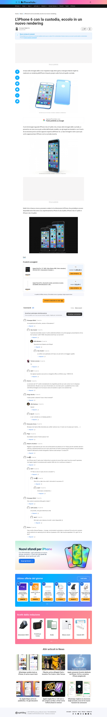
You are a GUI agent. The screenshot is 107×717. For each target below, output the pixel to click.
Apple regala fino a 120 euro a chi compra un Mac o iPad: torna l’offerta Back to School (53, 701)
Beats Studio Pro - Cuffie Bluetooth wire (86, 594)
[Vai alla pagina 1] (51, 641)
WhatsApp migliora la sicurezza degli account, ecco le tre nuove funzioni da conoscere (79, 701)
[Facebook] (73, 714)
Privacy (84, 711)
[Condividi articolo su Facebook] (17, 72)
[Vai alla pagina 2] (53, 641)
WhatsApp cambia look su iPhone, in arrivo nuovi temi (27, 673)
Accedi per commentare (74, 314)
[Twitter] (76, 714)
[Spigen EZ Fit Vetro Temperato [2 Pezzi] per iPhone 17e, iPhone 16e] (60, 586)
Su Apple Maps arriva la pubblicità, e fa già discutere (28, 700)
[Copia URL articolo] (17, 101)
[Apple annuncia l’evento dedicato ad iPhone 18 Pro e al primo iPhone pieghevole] (79, 662)
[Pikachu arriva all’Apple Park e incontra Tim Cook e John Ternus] (53, 662)
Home (17, 14)
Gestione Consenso (50, 713)
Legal (79, 711)
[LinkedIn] (88, 714)
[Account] (90, 2)
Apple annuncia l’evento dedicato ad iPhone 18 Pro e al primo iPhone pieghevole (79, 674)
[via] (24, 257)
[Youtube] (78, 714)
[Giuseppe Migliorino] (16, 29)
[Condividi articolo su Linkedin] (17, 83)
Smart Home (53, 6)
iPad (23, 6)
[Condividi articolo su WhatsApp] (17, 95)
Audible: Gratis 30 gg (35, 593)
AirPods (36, 6)
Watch (44, 6)
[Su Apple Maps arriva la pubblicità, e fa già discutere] (28, 689)
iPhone (17, 6)
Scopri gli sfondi (26, 561)
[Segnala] (35, 326)
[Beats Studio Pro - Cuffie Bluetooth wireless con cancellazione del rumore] (86, 586)
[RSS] (91, 714)
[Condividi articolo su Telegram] (17, 89)
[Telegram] (86, 714)
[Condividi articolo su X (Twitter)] (17, 78)
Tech (67, 6)
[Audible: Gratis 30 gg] (35, 586)
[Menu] (16, 2)
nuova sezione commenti (30, 37)
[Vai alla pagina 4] (56, 641)
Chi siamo (68, 711)
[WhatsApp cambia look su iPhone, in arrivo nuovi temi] (28, 662)
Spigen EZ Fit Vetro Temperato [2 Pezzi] (60, 594)
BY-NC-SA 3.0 (41, 713)
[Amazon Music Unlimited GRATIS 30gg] (22, 586)
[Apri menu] (36, 2)
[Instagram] (81, 714)
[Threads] (83, 714)
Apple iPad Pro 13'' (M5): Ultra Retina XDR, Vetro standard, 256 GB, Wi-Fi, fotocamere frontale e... (49, 269)
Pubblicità (89, 711)
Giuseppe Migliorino (24, 28)
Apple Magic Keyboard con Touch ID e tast (48, 594)
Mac (29, 6)
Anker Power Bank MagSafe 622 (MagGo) (73, 594)
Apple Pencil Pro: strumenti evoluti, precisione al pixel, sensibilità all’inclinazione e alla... (48, 283)
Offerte (72, 6)
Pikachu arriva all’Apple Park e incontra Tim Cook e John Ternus (53, 673)
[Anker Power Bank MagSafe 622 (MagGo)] (73, 586)
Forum (62, 6)
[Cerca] (19, 2)
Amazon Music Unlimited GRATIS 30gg (22, 594)
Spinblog (36, 712)
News (21, 14)
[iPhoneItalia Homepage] (28, 2)
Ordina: (72, 308)
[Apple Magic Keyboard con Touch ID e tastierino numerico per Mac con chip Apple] (48, 586)
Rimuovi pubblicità (53, 64)
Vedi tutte (83, 578)
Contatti (74, 711)
